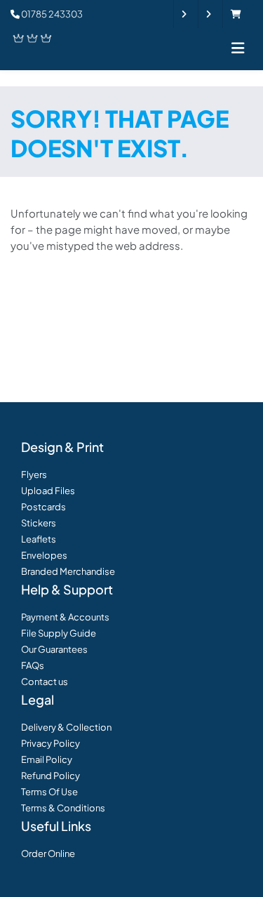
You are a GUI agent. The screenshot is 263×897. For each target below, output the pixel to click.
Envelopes (44, 555)
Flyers (34, 474)
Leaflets (38, 539)
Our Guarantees (54, 649)
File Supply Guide (58, 633)
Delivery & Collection (66, 727)
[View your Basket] (239, 14)
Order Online (48, 853)
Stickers (38, 523)
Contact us (44, 681)
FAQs (32, 665)
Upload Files (48, 490)
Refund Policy (50, 775)
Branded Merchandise (68, 571)
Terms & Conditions (63, 807)
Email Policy (46, 759)
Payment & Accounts (65, 617)
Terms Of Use (49, 791)
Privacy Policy (50, 743)
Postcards (43, 506)
